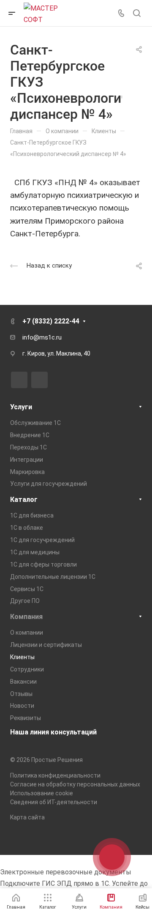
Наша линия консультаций (53, 732)
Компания (26, 617)
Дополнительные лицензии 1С (52, 576)
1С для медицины (35, 552)
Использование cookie (41, 793)
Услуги (21, 407)
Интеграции (26, 459)
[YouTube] (39, 380)
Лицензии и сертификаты (46, 644)
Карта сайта (27, 817)
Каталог (24, 500)
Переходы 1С (28, 447)
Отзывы (21, 693)
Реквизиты (25, 718)
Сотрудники (27, 669)
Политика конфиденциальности (55, 775)
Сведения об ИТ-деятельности (53, 802)
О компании (26, 632)
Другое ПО (25, 600)
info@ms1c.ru (42, 337)
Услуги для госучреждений (48, 483)
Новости (22, 705)
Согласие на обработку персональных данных (75, 784)
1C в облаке (26, 527)
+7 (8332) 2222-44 (50, 321)
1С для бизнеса (32, 515)
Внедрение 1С (29, 435)
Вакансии (23, 681)
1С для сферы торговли (43, 564)
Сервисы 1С (26, 589)
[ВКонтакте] (19, 380)
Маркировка (27, 471)
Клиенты (22, 657)
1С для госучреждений (42, 540)
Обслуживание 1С (35, 422)
